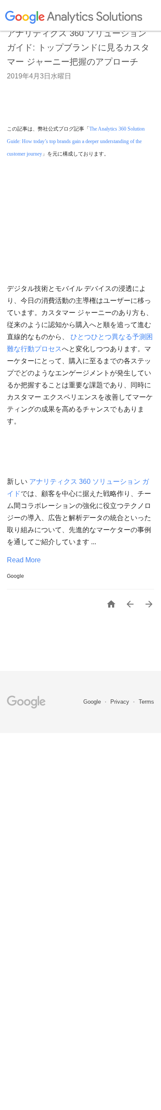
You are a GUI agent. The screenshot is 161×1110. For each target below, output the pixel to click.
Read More (24, 560)
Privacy (120, 701)
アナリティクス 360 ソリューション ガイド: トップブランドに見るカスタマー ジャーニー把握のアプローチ (78, 47)
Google (93, 701)
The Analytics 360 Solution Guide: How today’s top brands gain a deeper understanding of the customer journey (76, 141)
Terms (146, 701)
